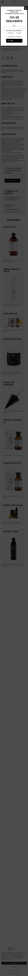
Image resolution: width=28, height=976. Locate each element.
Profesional (11, 33)
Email (14, 25)
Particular (18, 33)
